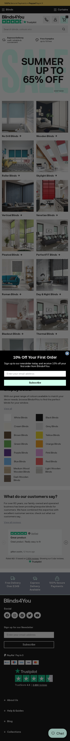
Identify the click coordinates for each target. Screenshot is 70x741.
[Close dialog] (67, 353)
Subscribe (35, 382)
